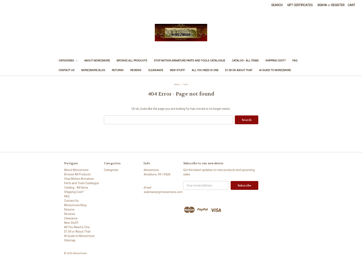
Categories (67, 60)
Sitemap (69, 240)
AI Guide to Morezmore (275, 70)
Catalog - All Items (245, 60)
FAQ (294, 60)
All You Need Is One (205, 70)
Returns (118, 70)
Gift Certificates (300, 5)
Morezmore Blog (93, 70)
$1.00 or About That (238, 70)
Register (338, 5)
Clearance (155, 70)
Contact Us (67, 70)
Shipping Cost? (275, 60)
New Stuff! (177, 70)
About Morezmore (97, 60)
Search (277, 5)
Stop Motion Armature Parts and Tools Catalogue (189, 60)
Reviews (135, 70)
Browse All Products (132, 60)
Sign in (322, 5)
